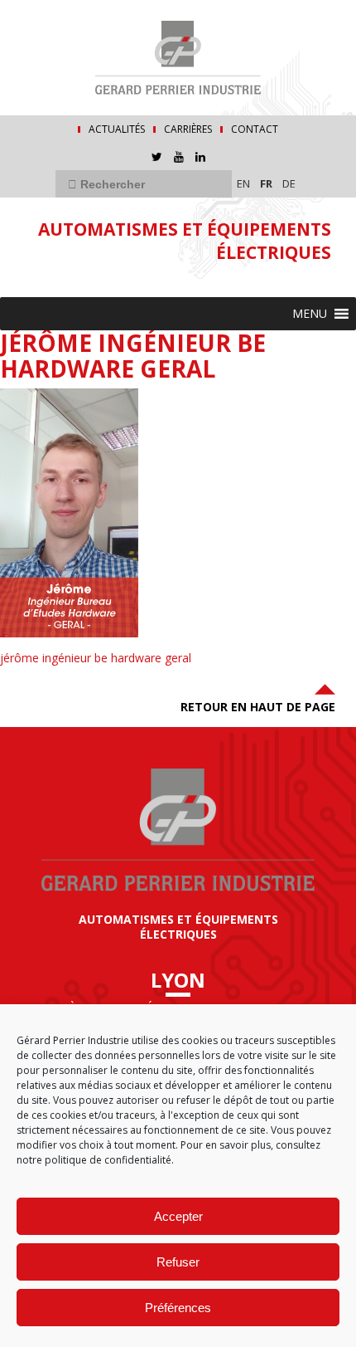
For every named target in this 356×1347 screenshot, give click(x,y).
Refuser (178, 1262)
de (289, 183)
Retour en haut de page (257, 707)
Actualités (117, 129)
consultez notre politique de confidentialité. (168, 1152)
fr (266, 183)
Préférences (178, 1308)
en (243, 183)
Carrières (188, 129)
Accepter (178, 1216)
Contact (254, 129)
